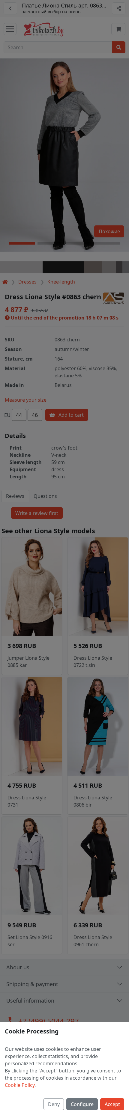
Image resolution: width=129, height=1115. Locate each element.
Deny (54, 1104)
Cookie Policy (19, 1085)
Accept (112, 1104)
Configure (82, 1104)
